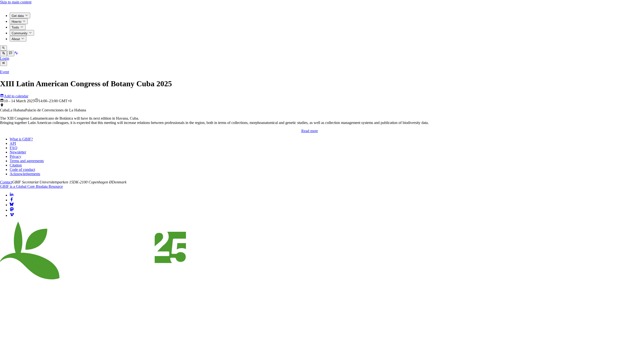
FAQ (13, 148)
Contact (6, 182)
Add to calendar (16, 96)
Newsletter (18, 152)
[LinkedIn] (12, 195)
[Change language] (3, 53)
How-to (16, 21)
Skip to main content (15, 2)
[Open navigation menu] (3, 63)
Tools (15, 27)
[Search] (3, 48)
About (16, 39)
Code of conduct (22, 169)
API (13, 143)
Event (4, 72)
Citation (16, 165)
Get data (18, 16)
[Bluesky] (12, 205)
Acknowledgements (25, 174)
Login (4, 58)
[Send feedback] (10, 53)
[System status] (16, 53)
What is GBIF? (21, 139)
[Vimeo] (12, 215)
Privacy (15, 156)
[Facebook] (12, 200)
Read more (309, 131)
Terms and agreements (27, 161)
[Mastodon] (12, 210)
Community (20, 33)
